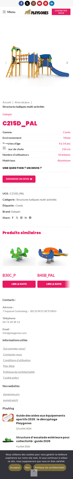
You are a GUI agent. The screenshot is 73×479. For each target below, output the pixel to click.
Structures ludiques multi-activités (23, 106)
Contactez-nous (61, 11)
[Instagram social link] (33, 3)
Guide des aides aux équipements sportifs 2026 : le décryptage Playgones (40, 419)
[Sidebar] (4, 148)
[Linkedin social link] (51, 3)
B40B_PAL (46, 275)
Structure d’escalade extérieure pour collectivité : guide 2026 (43, 439)
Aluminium (64, 160)
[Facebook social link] (21, 3)
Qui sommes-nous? (14, 348)
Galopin (7, 114)
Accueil (7, 102)
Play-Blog (8, 365)
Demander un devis (17, 179)
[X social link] (27, 3)
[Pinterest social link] (45, 3)
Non (27, 467)
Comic (66, 132)
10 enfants (64, 154)
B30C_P (9, 275)
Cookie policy (11, 377)
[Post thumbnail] (8, 422)
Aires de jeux (22, 102)
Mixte (66, 137)
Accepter (15, 467)
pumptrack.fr (10, 400)
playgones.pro (11, 394)
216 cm (66, 149)
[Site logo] (36, 11)
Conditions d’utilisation (17, 360)
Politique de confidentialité (19, 371)
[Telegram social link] (30, 217)
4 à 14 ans (64, 143)
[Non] (34, 472)
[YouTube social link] (39, 3)
